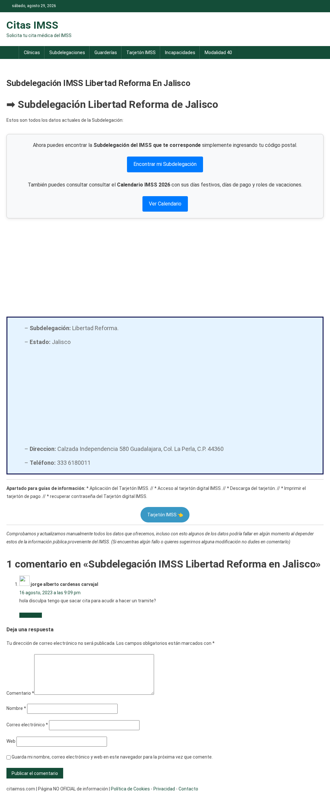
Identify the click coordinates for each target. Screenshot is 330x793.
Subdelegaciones (67, 52)
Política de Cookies (130, 788)
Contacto (188, 788)
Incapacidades (180, 52)
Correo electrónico (27, 724)
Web (10, 741)
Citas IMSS (32, 25)
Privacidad (164, 788)
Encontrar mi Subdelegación (165, 164)
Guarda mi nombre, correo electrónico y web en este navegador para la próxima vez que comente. (112, 757)
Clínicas (32, 52)
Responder (30, 615)
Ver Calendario (165, 204)
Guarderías (105, 52)
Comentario (20, 693)
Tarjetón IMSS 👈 (165, 514)
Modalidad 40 (218, 52)
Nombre (16, 708)
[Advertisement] (165, 267)
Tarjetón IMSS (141, 52)
